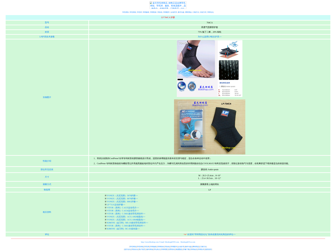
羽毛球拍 (125, 12)
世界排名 (172, 249)
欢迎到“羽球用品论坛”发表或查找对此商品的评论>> (211, 234)
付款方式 (203, 12)
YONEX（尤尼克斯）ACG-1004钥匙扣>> (126, 220)
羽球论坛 (210, 12)
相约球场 (149, 249)
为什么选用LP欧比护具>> (210, 37)
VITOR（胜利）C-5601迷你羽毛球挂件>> (126, 214)
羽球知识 (194, 249)
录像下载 (186, 249)
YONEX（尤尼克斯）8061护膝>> (122, 201)
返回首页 (208, 249)
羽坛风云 (157, 249)
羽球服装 (146, 12)
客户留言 (142, 249)
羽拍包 (160, 12)
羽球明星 (164, 249)
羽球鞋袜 (153, 12)
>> (138, 208)
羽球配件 (166, 12)
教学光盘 (181, 12)
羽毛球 (139, 12)
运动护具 (174, 12)
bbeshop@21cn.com (188, 242)
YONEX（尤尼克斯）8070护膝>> (122, 198)
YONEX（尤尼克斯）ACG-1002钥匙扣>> (126, 217)
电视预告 (179, 249)
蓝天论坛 (127, 249)
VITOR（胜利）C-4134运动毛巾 (122, 211)
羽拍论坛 (135, 249)
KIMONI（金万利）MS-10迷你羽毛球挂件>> (127, 223)
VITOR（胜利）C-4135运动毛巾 (122, 208)
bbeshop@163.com (172, 242)
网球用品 (188, 12)
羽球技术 (201, 249)
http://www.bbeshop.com (150, 242)
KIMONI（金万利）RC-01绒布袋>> (123, 229)
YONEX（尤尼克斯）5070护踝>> (122, 195)
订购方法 (196, 12)
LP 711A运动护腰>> (116, 204)
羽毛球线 (133, 12)
